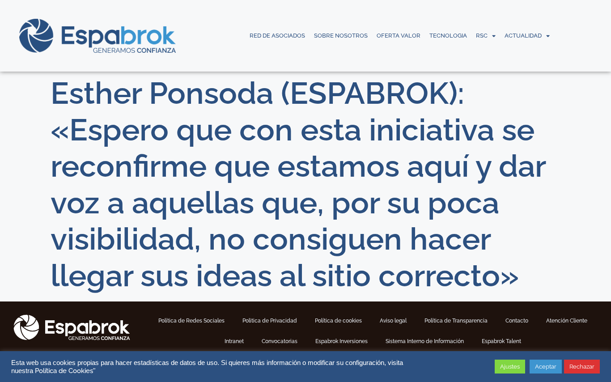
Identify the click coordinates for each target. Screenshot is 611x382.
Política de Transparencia (456, 321)
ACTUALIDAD (523, 35)
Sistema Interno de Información (425, 341)
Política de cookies (338, 321)
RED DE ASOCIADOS (277, 35)
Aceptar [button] (545, 366)
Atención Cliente (566, 321)
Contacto (516, 321)
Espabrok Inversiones (341, 341)
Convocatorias (279, 341)
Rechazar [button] (581, 366)
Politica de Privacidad (269, 321)
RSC (482, 35)
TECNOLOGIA (448, 35)
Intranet (234, 341)
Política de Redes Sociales (191, 321)
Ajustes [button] (510, 366)
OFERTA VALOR (398, 35)
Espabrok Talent (501, 341)
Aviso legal (393, 321)
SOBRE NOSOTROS (341, 35)
